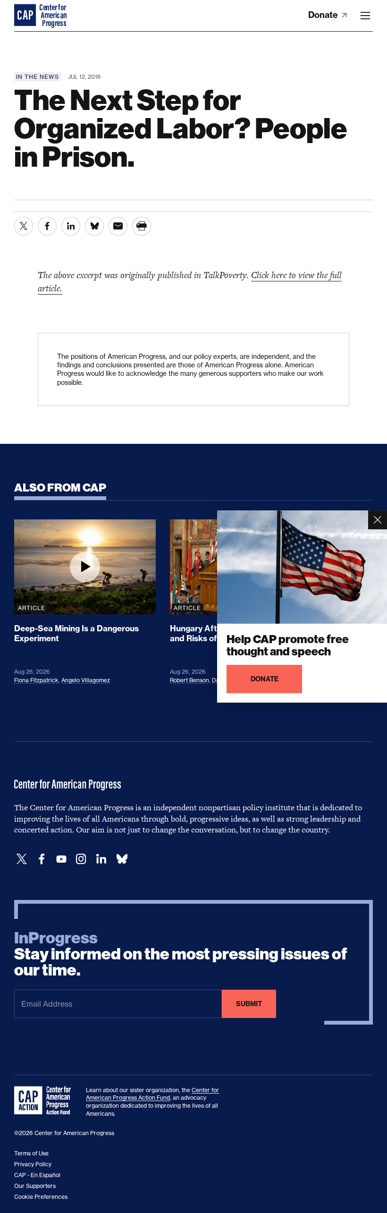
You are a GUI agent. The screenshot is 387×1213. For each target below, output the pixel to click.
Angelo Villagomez (85, 680)
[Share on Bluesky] (94, 226)
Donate (324, 14)
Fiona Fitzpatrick (36, 680)
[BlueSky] (121, 859)
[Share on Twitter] (23, 226)
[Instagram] (81, 859)
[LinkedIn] (101, 859)
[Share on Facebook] (47, 226)
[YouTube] (61, 859)
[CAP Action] (45, 1100)
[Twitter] (21, 859)
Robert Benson (189, 680)
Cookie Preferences (40, 1196)
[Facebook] (41, 859)
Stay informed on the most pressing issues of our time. (180, 954)
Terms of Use (31, 1153)
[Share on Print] (141, 226)
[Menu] (365, 15)
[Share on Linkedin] (70, 226)
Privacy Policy (32, 1164)
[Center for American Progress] (26, 15)
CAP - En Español (37, 1175)
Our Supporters (35, 1185)
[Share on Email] (118, 226)
